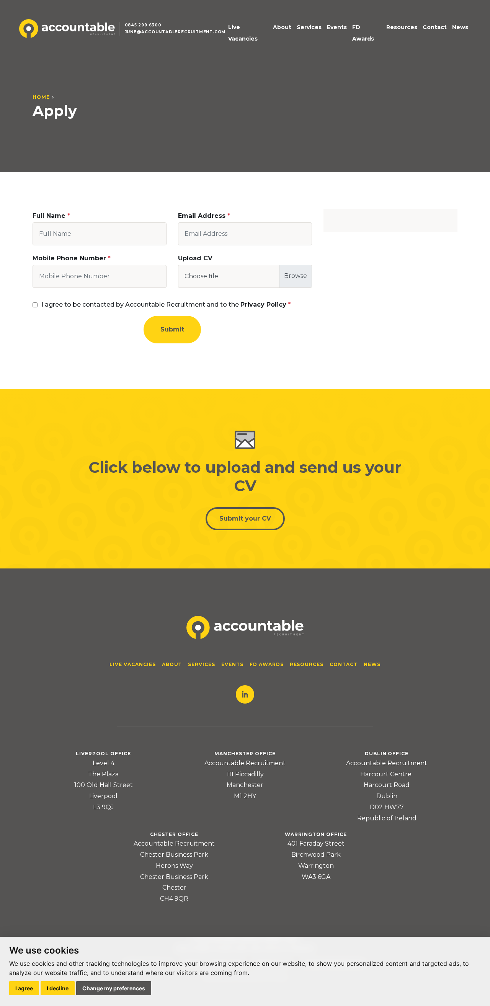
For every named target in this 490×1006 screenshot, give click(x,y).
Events (337, 27)
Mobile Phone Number (69, 258)
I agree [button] (24, 988)
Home (41, 97)
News (460, 27)
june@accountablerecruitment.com (175, 31)
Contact (435, 27)
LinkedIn (245, 694)
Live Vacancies (243, 33)
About (282, 27)
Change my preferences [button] (113, 988)
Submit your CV (245, 518)
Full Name (49, 215)
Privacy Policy (263, 304)
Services (309, 27)
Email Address (201, 215)
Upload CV (195, 258)
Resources (401, 27)
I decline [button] (58, 988)
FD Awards (363, 33)
